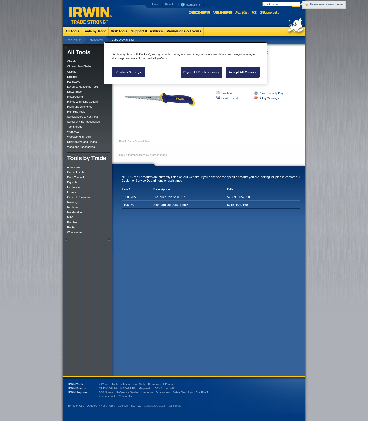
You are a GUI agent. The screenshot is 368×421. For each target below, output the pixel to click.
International (192, 4)
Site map (136, 405)
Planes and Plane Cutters (82, 101)
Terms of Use (76, 405)
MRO (70, 217)
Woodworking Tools (79, 136)
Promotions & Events (161, 384)
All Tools (104, 384)
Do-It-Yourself (75, 177)
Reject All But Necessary (201, 72)
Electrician (73, 187)
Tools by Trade (121, 384)
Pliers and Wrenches (79, 106)
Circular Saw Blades (79, 66)
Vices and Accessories (81, 146)
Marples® (144, 388)
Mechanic (73, 207)
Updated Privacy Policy (101, 405)
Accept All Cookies (242, 72)
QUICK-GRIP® (108, 388)
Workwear (73, 131)
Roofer (71, 227)
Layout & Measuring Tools (83, 86)
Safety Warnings (269, 98)
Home (155, 4)
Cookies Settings (128, 72)
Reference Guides (127, 392)
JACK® (157, 388)
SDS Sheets (106, 392)
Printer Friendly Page (271, 93)
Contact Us (126, 396)
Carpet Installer (76, 172)
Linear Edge (74, 91)
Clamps (71, 71)
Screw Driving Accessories (83, 121)
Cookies (123, 405)
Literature (147, 392)
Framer (71, 192)
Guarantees (163, 392)
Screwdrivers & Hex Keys (83, 116)
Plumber (72, 222)
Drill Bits (72, 76)
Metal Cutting (75, 96)
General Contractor (79, 197)
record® (170, 388)
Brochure (227, 93)
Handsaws (96, 39)
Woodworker (75, 232)
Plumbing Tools (76, 111)
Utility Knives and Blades (82, 141)
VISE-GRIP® (128, 388)
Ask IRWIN (202, 392)
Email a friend (229, 98)
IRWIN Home (73, 39)
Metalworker (74, 212)
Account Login (107, 396)
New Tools (139, 384)
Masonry (72, 202)
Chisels (71, 61)
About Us (170, 4)
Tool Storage (74, 126)
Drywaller (73, 182)
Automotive (74, 167)
